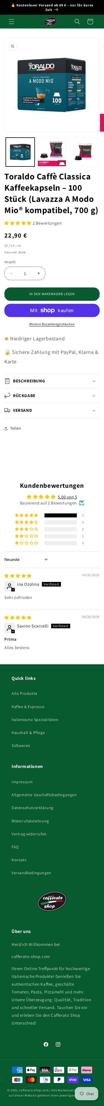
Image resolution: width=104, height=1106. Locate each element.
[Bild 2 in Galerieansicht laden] (52, 152)
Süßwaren (21, 745)
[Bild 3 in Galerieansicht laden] (83, 152)
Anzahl (9, 261)
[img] (17, 575)
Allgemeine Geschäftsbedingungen (44, 794)
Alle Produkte (25, 693)
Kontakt (19, 859)
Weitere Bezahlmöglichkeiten (52, 324)
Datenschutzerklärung (32, 807)
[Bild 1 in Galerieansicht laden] (20, 152)
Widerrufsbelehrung (30, 821)
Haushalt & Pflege (28, 732)
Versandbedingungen (31, 872)
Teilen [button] (15, 428)
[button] (11, 21)
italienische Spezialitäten (35, 719)
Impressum (22, 781)
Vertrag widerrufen (29, 833)
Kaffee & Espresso (28, 706)
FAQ (15, 846)
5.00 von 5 (67, 497)
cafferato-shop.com (34, 1090)
